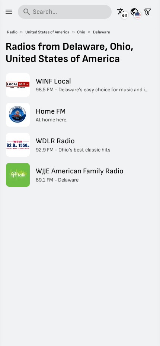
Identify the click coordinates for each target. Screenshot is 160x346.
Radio (12, 32)
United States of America (47, 32)
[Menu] (9, 12)
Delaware (101, 32)
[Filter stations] (147, 12)
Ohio (81, 32)
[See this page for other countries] (134, 12)
